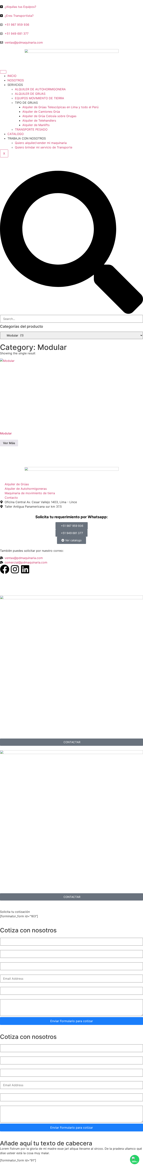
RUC (3, 948)
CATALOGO (15, 134)
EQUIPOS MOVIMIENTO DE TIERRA (39, 98)
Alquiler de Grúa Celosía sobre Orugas (49, 116)
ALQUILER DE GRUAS (30, 94)
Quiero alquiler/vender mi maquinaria (41, 143)
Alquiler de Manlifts (36, 125)
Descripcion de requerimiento (21, 997)
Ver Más (9, 443)
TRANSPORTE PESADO (31, 129)
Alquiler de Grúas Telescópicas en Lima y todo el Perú (60, 107)
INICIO (11, 76)
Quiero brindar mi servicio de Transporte (43, 147)
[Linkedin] (25, 569)
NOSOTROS (15, 80)
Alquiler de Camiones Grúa (41, 111)
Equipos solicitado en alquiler (21, 985)
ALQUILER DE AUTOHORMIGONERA (40, 89)
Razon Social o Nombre (16, 935)
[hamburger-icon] (3, 72)
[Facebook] (4, 569)
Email (4, 972)
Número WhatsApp (13, 960)
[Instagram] (15, 569)
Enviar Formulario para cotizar (71, 1021)
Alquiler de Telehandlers (39, 120)
